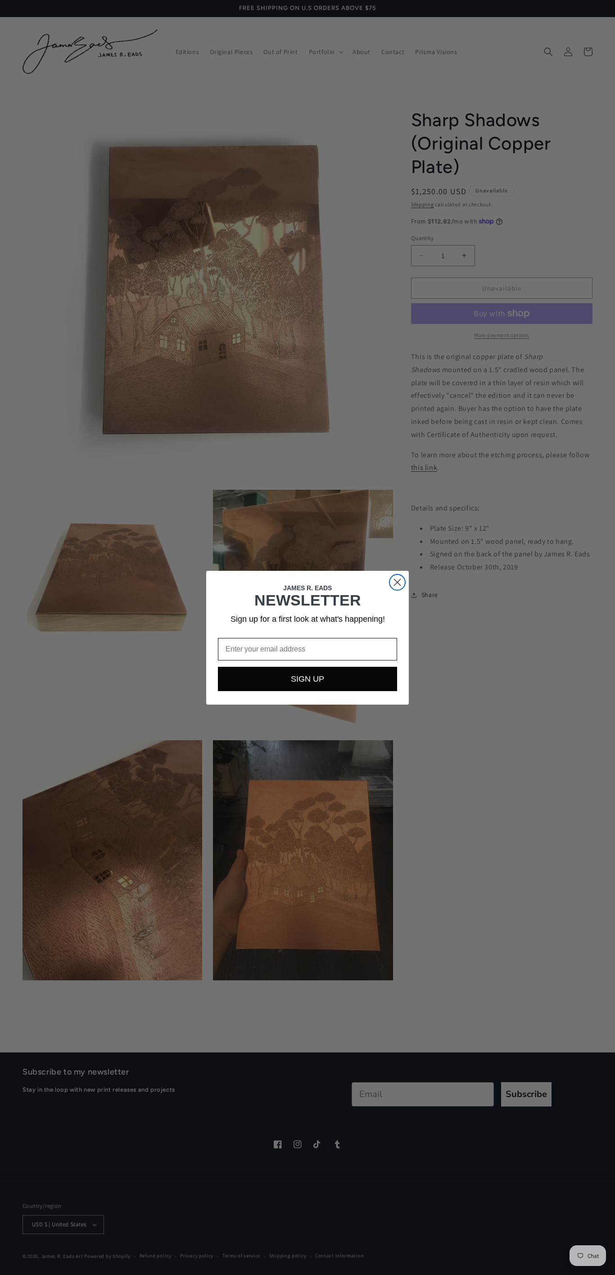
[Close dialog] (397, 582)
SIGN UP (307, 678)
